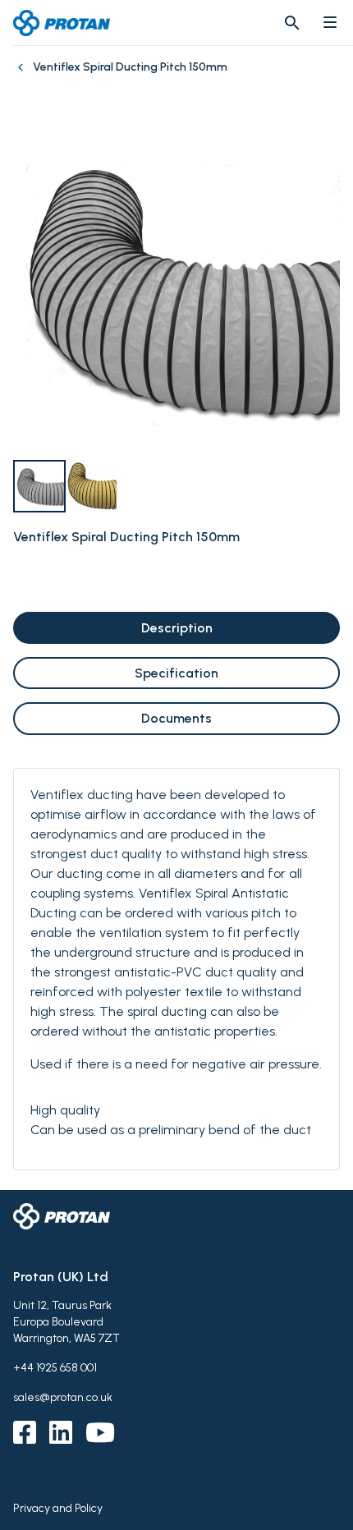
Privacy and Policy (58, 1508)
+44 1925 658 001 (55, 1368)
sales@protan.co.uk (62, 1397)
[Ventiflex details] (23, 75)
